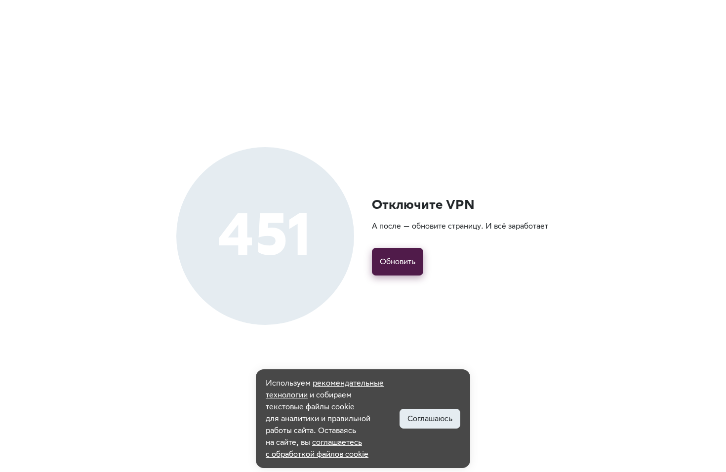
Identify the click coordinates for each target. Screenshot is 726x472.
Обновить (397, 261)
